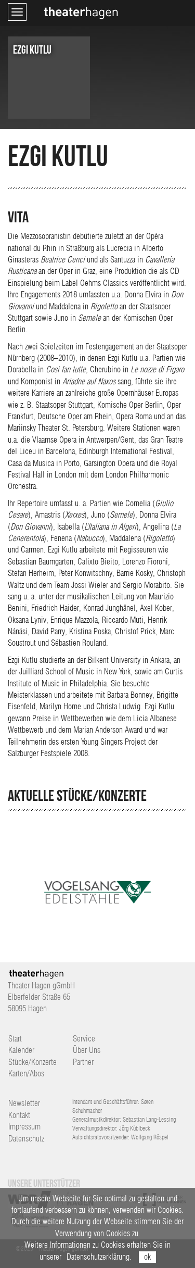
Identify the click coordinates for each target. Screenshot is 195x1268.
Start (15, 1039)
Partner (83, 1062)
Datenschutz (26, 1139)
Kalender (21, 1050)
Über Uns (86, 1050)
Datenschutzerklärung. (99, 1257)
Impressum (24, 1127)
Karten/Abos (26, 1073)
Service (84, 1039)
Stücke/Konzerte (32, 1062)
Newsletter (24, 1103)
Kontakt (19, 1115)
